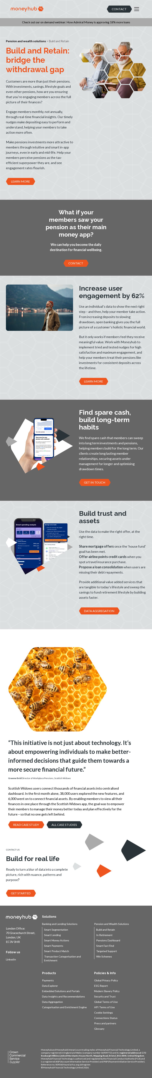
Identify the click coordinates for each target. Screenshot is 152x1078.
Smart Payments (53, 945)
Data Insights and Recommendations (63, 996)
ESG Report (101, 985)
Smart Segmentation (56, 929)
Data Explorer (50, 985)
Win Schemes (104, 956)
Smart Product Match (56, 951)
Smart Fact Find (105, 945)
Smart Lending (52, 935)
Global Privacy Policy (106, 980)
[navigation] (27, 9)
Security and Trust (105, 996)
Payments (48, 980)
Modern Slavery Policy (107, 991)
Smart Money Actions (56, 940)
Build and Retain (105, 929)
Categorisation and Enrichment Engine (64, 1007)
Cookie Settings (103, 1012)
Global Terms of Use (106, 1001)
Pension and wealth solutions (26, 41)
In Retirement (104, 935)
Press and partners (105, 1023)
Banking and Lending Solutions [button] (59, 923)
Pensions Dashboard (108, 940)
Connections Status (106, 1017)
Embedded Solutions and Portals (61, 991)
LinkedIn (11, 959)
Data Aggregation (52, 1001)
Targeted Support (106, 951)
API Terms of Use (104, 1007)
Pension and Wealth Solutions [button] (111, 923)
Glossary (99, 1028)
